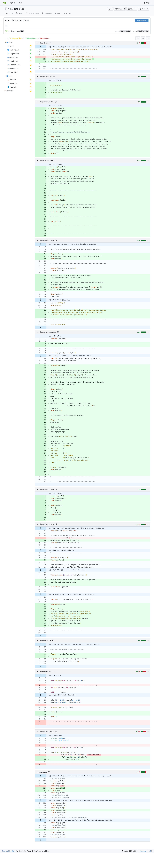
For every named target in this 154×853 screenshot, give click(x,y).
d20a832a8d (125, 31)
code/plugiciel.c (46, 731)
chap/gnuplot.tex (46, 240)
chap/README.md (45, 76)
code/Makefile (45, 640)
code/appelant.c (46, 671)
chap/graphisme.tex (47, 332)
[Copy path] (50, 43)
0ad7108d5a (143, 31)
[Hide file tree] (5, 38)
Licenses (143, 851)
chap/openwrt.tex (46, 489)
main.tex (43, 772)
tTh (10, 9)
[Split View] (143, 38)
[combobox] (137, 38)
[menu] (148, 38)
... (6, 25)
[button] (118, 9)
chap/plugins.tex (46, 524)
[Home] (4, 3)
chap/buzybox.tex (46, 102)
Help (20, 3)
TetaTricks (19, 9)
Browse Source (141, 20)
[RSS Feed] (110, 9)
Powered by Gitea (8, 851)
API (150, 851)
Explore (12, 3)
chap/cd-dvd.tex (46, 160)
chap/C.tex (43, 43)
